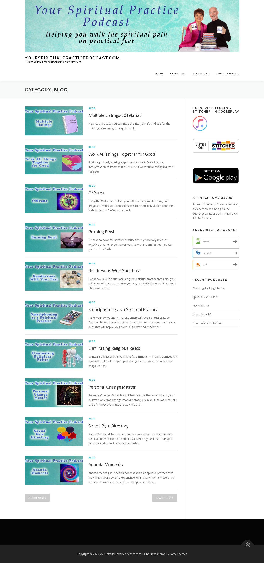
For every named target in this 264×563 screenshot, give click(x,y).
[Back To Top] (248, 545)
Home (160, 73)
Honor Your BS (202, 314)
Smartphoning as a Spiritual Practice (123, 309)
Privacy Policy (228, 73)
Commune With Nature (207, 323)
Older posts (37, 498)
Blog (92, 108)
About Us (177, 73)
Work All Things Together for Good (122, 154)
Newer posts (165, 498)
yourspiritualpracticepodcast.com (72, 57)
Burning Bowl (101, 231)
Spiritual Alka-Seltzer (205, 297)
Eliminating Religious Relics (114, 348)
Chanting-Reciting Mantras (209, 288)
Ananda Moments (106, 464)
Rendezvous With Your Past (115, 270)
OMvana (97, 193)
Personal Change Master (112, 387)
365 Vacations (201, 305)
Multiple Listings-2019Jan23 (115, 115)
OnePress (150, 554)
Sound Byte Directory (108, 426)
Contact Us (201, 73)
